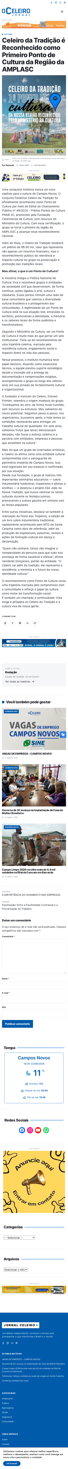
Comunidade (11, 711)
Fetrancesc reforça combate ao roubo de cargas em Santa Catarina (33, 1376)
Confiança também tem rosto (15, 1380)
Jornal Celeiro (19, 1325)
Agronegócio (12, 827)
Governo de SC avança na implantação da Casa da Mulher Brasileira (32, 811)
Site (4, 1007)
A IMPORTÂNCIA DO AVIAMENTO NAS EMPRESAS (31, 894)
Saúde (5, 1412)
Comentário (8, 936)
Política (5, 1403)
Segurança (7, 1417)
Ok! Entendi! (11, 1463)
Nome (5, 978)
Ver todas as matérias (17, 681)
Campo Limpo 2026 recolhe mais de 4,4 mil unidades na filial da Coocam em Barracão (28, 871)
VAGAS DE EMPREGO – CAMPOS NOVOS (27, 753)
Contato (5, 1444)
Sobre (4, 1439)
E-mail (6, 993)
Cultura (8, 34)
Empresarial (7, 1398)
